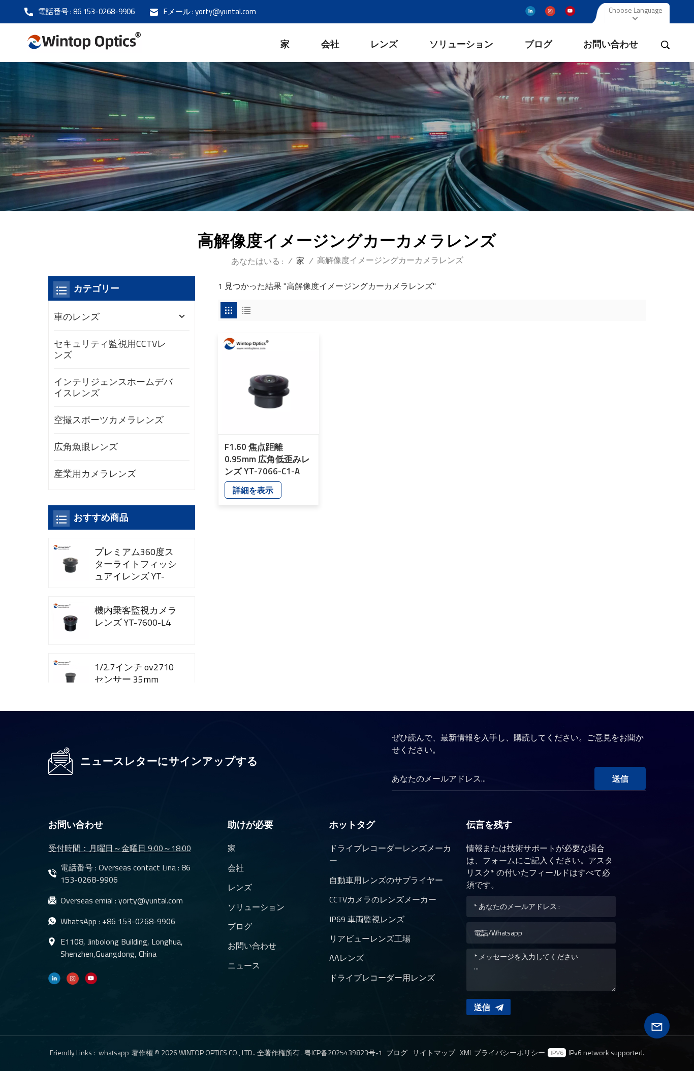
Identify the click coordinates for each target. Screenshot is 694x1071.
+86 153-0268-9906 (138, 921)
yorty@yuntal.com (225, 11)
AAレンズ (346, 958)
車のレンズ (77, 316)
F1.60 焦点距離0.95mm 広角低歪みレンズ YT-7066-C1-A (267, 459)
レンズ (384, 44)
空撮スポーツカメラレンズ (109, 420)
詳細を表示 (253, 490)
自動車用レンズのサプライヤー (386, 880)
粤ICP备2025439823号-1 (343, 1052)
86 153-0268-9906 (104, 11)
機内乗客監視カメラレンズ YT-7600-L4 (135, 616)
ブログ (538, 44)
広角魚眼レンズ (86, 446)
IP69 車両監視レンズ (366, 919)
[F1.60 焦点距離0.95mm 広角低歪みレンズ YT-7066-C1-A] (268, 383)
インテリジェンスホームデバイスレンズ (113, 387)
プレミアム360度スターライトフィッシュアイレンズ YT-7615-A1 (135, 564)
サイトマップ (434, 1053)
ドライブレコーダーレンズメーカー (390, 854)
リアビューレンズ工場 (370, 938)
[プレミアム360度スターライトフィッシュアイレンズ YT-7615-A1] (70, 562)
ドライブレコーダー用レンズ (382, 977)
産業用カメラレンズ (95, 473)
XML (466, 1053)
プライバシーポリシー (509, 1053)
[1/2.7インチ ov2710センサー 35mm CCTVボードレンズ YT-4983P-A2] (70, 678)
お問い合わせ (610, 44)
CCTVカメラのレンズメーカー (382, 899)
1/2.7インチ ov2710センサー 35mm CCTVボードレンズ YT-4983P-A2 (134, 679)
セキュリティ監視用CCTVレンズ (110, 349)
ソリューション (461, 44)
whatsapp (114, 1052)
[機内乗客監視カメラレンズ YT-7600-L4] (70, 621)
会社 (330, 44)
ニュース (244, 965)
